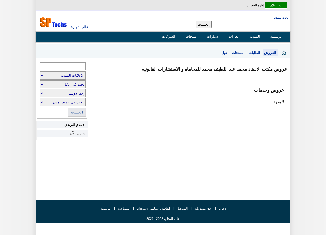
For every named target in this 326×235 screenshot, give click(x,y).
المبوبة (255, 36)
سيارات (212, 36)
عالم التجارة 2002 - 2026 (163, 219)
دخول (222, 208)
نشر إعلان (276, 5)
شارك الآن (78, 133)
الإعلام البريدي (75, 124)
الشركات (168, 36)
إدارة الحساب (255, 5)
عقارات (233, 36)
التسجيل (182, 208)
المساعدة (124, 208)
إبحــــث (77, 112)
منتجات (191, 36)
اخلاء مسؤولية (203, 208)
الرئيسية (276, 36)
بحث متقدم (281, 17)
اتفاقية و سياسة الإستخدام (153, 208)
